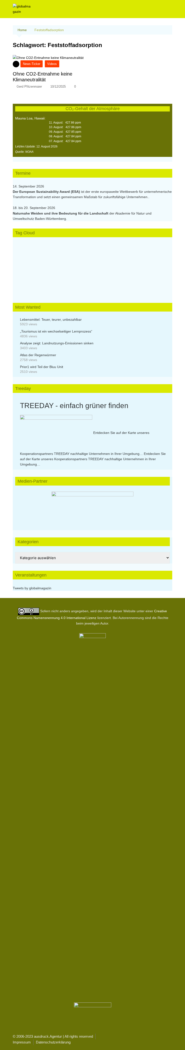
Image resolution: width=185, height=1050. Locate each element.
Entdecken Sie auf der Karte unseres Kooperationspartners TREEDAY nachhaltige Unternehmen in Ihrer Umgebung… (93, 459)
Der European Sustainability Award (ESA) (47, 192)
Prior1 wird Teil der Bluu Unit (41, 367)
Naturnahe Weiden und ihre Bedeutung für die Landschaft (60, 213)
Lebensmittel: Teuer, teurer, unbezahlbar (51, 319)
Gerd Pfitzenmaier (29, 86)
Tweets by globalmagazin (32, 588)
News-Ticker (31, 64)
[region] (92, 506)
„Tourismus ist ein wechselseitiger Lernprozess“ (56, 331)
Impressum (22, 1042)
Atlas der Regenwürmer (38, 355)
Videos (52, 64)
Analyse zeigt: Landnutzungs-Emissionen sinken (56, 343)
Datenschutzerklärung (53, 1042)
